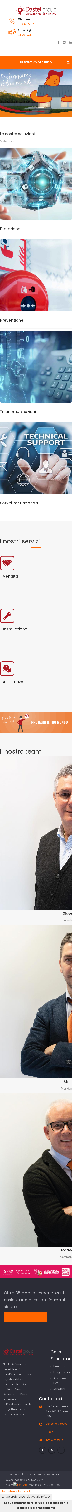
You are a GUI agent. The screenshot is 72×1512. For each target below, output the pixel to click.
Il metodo (59, 1366)
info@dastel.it (27, 35)
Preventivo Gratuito (36, 62)
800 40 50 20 (27, 24)
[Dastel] (36, 10)
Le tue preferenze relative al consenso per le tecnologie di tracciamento (36, 1505)
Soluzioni (59, 1388)
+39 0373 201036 (56, 1424)
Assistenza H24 (60, 1381)
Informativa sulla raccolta (16, 1491)
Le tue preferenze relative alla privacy (26, 1496)
